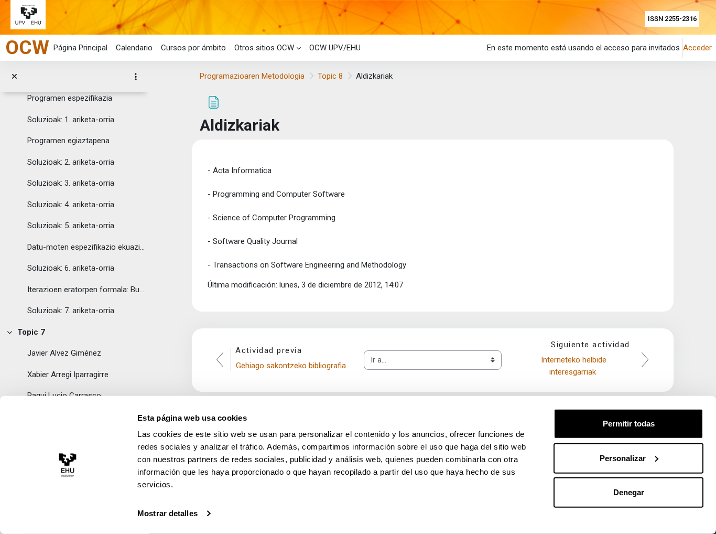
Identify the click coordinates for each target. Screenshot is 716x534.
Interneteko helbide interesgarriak (575, 366)
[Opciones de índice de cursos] (135, 76)
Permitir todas (629, 423)
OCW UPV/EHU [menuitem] (335, 47)
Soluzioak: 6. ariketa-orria (70, 268)
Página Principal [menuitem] (80, 47)
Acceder (697, 47)
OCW (27, 47)
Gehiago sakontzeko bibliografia (292, 365)
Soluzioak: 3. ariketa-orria (70, 183)
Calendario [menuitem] (134, 47)
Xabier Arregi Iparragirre (68, 374)
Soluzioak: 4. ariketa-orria (70, 204)
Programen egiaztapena (68, 140)
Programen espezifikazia (69, 98)
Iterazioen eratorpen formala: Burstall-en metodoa (86, 289)
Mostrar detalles (167, 513)
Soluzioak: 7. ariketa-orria (70, 310)
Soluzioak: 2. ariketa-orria (70, 162)
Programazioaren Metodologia (252, 76)
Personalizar (623, 457)
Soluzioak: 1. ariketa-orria (70, 119)
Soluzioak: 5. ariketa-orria (70, 225)
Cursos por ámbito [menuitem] (193, 47)
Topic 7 (31, 332)
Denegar (628, 492)
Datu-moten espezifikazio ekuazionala (86, 247)
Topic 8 (330, 76)
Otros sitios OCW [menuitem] (264, 47)
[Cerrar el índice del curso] (14, 77)
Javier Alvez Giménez (64, 353)
